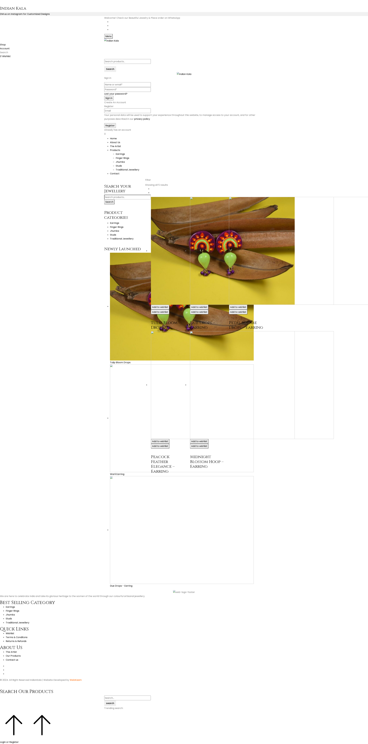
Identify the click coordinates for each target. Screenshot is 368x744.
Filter (148, 180)
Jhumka (120, 162)
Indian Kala (13, 8)
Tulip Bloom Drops (164, 325)
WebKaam (76, 680)
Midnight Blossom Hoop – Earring (207, 461)
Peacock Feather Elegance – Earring (163, 464)
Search (109, 202)
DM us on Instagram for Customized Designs (25, 14)
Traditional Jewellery (127, 169)
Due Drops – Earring (202, 325)
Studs (119, 165)
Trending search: (113, 708)
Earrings (120, 154)
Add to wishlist (160, 307)
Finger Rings (122, 158)
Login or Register (9, 742)
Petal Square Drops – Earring (246, 325)
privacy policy (142, 119)
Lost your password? (115, 93)
